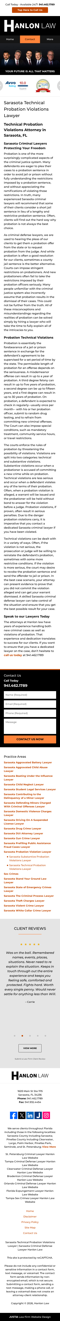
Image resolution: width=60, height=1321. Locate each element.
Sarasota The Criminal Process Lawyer (29, 895)
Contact (30, 39)
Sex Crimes (11, 873)
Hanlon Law (41, 1303)
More (50, 39)
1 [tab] (14, 1036)
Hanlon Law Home (30, 26)
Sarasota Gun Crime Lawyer (22, 838)
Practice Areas (15, 756)
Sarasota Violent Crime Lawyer (24, 905)
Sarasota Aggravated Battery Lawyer (28, 762)
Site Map (30, 1227)
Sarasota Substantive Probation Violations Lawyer (29, 858)
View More (30, 1048)
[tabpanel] (30, 973)
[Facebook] (13, 1115)
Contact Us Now (30, 739)
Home (10, 39)
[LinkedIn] (30, 1115)
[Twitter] (22, 1115)
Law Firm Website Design (30, 1316)
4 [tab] (38, 1036)
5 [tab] (45, 1036)
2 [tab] (22, 1036)
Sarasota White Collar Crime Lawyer (27, 910)
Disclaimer (30, 1216)
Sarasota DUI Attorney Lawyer (23, 833)
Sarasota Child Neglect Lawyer (24, 784)
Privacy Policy (30, 1222)
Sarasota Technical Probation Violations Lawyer (27, 867)
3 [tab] (30, 1036)
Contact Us (12, 675)
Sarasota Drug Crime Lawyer (22, 828)
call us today (13, 655)
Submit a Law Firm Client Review (30, 1059)
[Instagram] (46, 1115)
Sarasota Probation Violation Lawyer (27, 851)
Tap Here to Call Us (30, 10)
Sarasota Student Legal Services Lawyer (30, 789)
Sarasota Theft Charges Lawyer (24, 900)
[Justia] (38, 1115)
